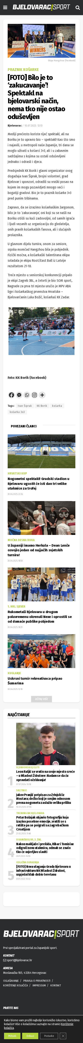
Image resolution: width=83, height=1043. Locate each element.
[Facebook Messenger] (19, 395)
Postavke (49, 1035)
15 (47, 365)
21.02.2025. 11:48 (23, 833)
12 (33, 365)
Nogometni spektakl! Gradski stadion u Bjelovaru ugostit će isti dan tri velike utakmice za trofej (38, 483)
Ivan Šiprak (25, 405)
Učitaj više (41, 699)
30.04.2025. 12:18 (15, 689)
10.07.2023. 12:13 (33, 125)
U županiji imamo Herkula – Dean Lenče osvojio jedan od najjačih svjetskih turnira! (39, 550)
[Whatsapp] (26, 395)
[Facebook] (11, 395)
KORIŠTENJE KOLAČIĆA (15, 985)
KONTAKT (55, 985)
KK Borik (42, 405)
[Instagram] (34, 395)
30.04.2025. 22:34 (15, 494)
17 (57, 365)
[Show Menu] (5, 7)
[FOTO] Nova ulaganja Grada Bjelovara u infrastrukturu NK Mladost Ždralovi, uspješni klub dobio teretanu (43, 870)
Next (68, 331)
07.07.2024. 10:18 (23, 784)
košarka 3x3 (17, 412)
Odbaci (30, 1035)
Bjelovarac (14, 125)
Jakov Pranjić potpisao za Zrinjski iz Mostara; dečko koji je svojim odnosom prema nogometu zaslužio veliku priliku (43, 799)
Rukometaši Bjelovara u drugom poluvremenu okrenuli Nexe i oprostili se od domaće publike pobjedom (40, 617)
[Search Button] (78, 7)
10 (65, 359)
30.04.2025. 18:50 (15, 561)
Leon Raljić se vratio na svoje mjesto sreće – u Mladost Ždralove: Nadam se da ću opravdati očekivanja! (45, 776)
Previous (15, 331)
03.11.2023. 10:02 (23, 879)
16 (52, 365)
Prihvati (12, 1035)
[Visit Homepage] (41, 7)
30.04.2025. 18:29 (15, 627)
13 (38, 365)
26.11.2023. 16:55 (23, 856)
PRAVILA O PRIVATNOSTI (36, 980)
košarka (57, 405)
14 (43, 365)
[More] (42, 395)
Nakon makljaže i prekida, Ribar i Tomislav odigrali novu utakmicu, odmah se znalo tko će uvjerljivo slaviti (45, 848)
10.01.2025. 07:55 (23, 807)
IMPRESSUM (39, 985)
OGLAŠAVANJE (11, 980)
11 (70, 359)
